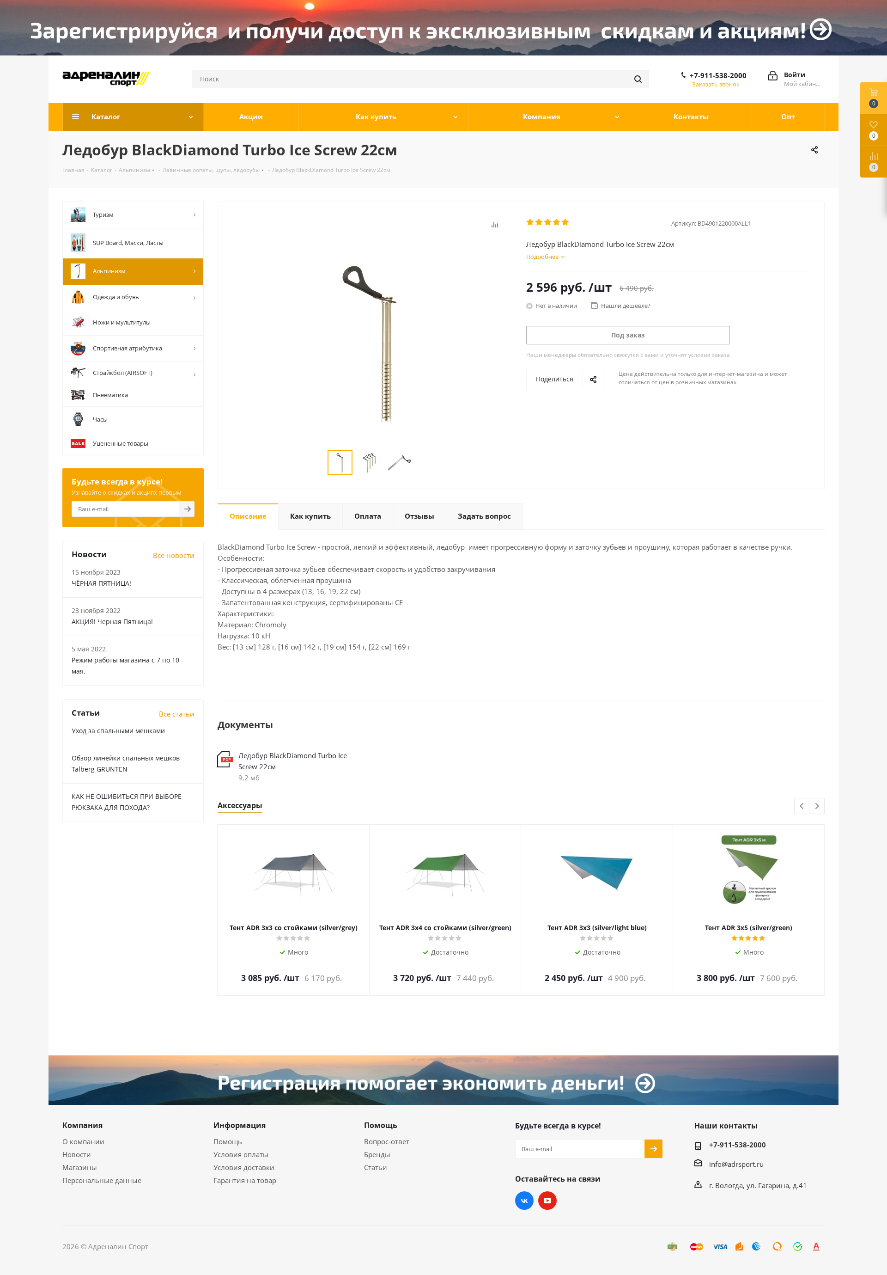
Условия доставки (243, 1167)
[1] (530, 222)
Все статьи (176, 713)
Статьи (375, 1167)
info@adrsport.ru (736, 1164)
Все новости (173, 555)
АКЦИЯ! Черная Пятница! (112, 621)
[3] (548, 222)
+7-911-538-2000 (718, 75)
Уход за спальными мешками (118, 730)
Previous (802, 806)
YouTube (547, 1200)
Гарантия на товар (244, 1180)
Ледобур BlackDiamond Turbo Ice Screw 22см (292, 761)
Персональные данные (101, 1180)
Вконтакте (524, 1200)
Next (817, 806)
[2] (539, 222)
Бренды (377, 1154)
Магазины (79, 1167)
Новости (76, 1154)
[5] (565, 222)
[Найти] (638, 79)
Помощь (227, 1141)
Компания (82, 1125)
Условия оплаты (240, 1154)
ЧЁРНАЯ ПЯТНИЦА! (101, 583)
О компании (83, 1141)
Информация (239, 1125)
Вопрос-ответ (386, 1141)
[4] (557, 222)
